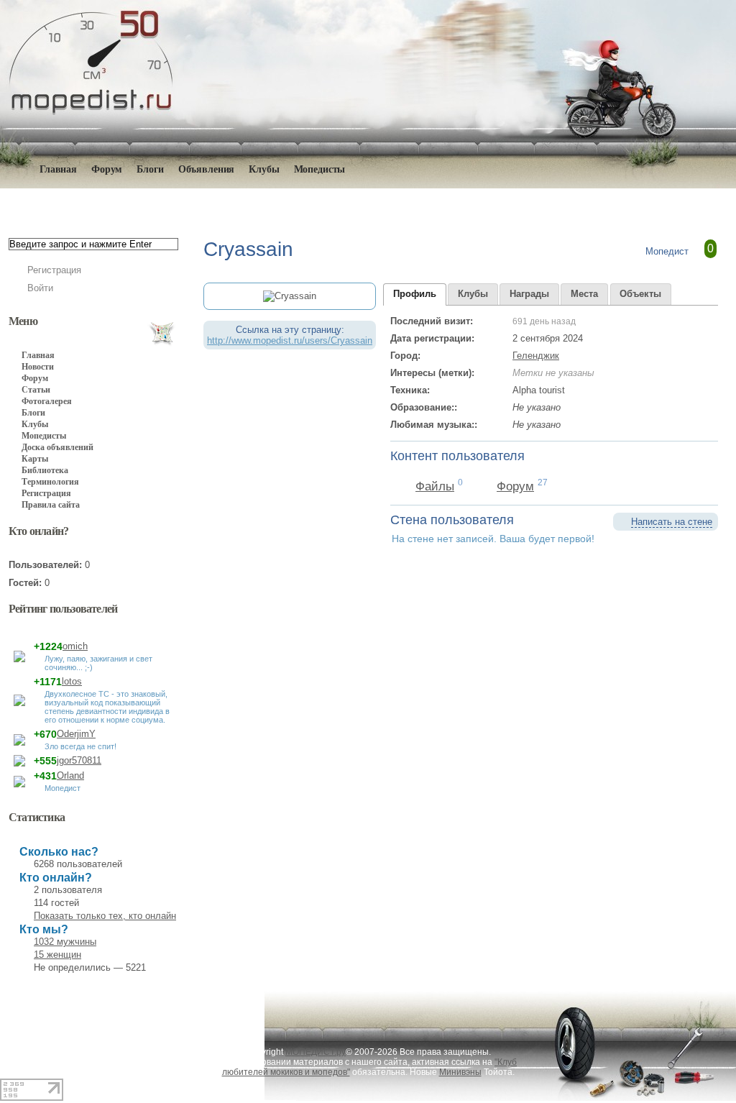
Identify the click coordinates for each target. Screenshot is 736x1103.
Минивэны (460, 1072)
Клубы (264, 169)
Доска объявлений (57, 447)
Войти (40, 288)
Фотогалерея (47, 401)
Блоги (150, 169)
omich (75, 646)
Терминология (50, 482)
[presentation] (415, 294)
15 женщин (57, 954)
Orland (70, 775)
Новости (38, 367)
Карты (35, 459)
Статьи (36, 390)
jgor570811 (79, 760)
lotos (72, 681)
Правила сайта (51, 505)
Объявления (206, 169)
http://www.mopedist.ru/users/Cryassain (289, 340)
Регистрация (54, 270)
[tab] (414, 294)
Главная (90, 203)
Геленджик (535, 355)
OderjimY (76, 733)
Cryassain (226, 203)
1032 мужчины (65, 941)
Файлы (434, 486)
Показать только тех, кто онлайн (105, 915)
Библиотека (45, 470)
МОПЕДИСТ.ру (315, 1052)
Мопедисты (320, 169)
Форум (106, 169)
